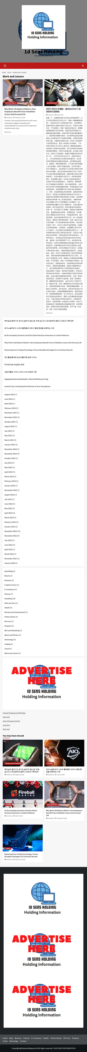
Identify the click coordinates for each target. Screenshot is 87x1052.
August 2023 (9, 495)
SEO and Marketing (11, 630)
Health (7, 608)
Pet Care (7, 621)
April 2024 (8, 472)
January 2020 (9, 563)
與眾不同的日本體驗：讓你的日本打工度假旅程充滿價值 (63, 110)
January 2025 (9, 445)
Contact (23, 1041)
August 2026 (9, 394)
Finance (7, 594)
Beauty (7, 576)
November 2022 (10, 536)
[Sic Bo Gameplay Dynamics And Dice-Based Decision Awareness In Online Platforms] (23, 794)
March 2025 (9, 440)
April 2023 (8, 513)
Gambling (8, 598)
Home (5, 1038)
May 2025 (8, 435)
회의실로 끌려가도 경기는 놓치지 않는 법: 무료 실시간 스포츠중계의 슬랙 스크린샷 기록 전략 (39, 321)
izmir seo (6, 729)
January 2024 (9, 486)
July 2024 (8, 463)
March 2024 (9, 476)
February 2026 (10, 408)
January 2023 (9, 527)
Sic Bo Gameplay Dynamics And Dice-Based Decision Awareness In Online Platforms (36, 335)
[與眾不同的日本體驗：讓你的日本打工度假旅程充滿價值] (64, 92)
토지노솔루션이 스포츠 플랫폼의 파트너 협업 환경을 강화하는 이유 (29, 328)
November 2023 (10, 490)
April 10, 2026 (19, 816)
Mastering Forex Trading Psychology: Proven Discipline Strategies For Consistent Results (38, 350)
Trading (7, 644)
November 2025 (10, 417)
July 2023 (8, 499)
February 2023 (10, 522)
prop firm (6, 725)
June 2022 (8, 545)
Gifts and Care (9, 603)
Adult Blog (8, 571)
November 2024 (10, 454)
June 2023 (8, 504)
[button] (5, 65)
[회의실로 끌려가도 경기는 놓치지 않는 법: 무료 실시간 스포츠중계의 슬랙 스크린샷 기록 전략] (23, 753)
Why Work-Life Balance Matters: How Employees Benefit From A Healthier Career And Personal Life (20, 112)
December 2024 (10, 449)
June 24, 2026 (61, 775)
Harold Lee (9, 118)
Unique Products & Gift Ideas (14, 713)
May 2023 (8, 508)
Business (7, 580)
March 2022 (9, 554)
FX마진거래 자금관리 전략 (14, 364)
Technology (8, 640)
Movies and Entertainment (14, 612)
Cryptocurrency (10, 585)
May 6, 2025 (60, 115)
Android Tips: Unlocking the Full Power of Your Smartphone (27, 386)
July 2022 (8, 540)
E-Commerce (9, 589)
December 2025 (10, 413)
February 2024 (10, 481)
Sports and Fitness (11, 635)
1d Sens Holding (43, 52)
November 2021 (10, 559)
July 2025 (8, 431)
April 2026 (8, 404)
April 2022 (8, 549)
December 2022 (10, 531)
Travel (6, 649)
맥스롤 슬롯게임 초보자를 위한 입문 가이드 (20, 357)
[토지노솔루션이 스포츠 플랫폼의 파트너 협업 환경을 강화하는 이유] (64, 753)
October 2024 (9, 458)
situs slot (6, 717)
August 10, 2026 (19, 775)
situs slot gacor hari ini (11, 721)
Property (7, 626)
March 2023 (9, 517)
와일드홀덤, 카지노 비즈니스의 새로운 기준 (20, 372)
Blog (11, 1038)
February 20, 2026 (20, 118)
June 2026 (8, 399)
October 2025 (9, 422)
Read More (7, 132)
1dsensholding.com (28, 1048)
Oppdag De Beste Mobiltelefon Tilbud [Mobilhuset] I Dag (26, 379)
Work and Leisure (10, 103)
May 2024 (8, 467)
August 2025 (9, 426)
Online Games (9, 617)
